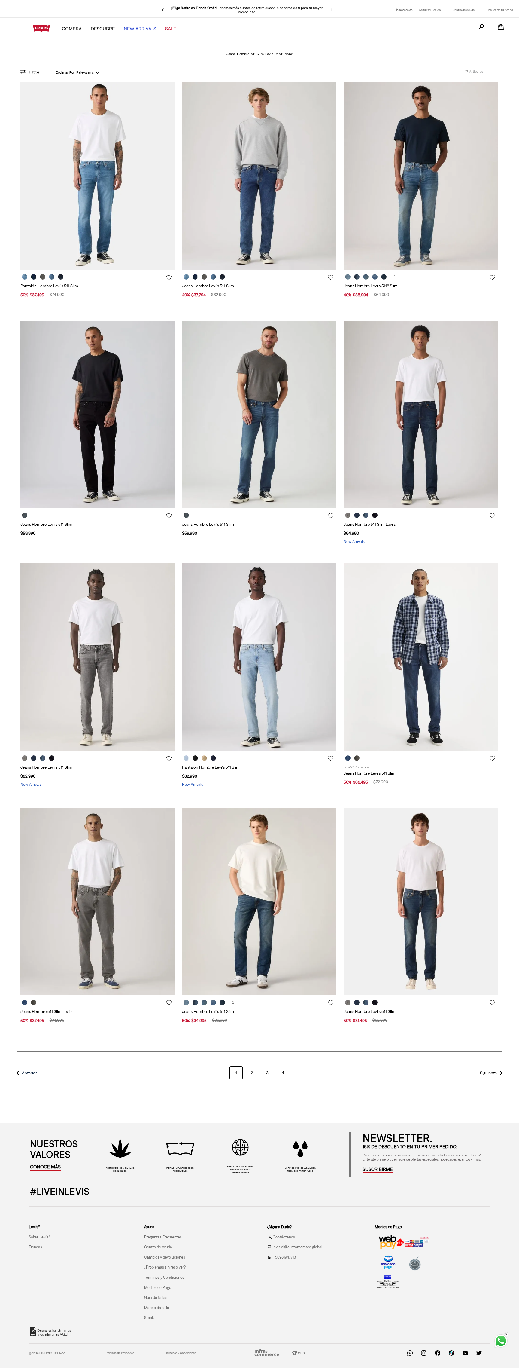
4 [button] (283, 1072)
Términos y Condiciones (181, 1352)
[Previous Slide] (162, 10)
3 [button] (267, 1072)
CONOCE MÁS (45, 1166)
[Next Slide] (331, 10)
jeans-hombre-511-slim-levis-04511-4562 (259, 54)
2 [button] (252, 1072)
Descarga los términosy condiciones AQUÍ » (54, 1332)
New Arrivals (140, 28)
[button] (25, 1072)
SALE (170, 28)
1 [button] (236, 1072)
